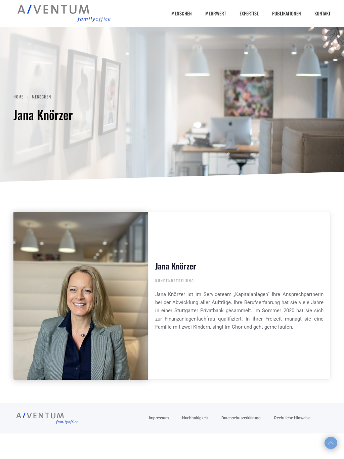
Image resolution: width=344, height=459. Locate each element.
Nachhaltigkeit (195, 418)
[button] (331, 443)
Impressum (159, 418)
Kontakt (322, 13)
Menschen (181, 13)
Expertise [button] (249, 13)
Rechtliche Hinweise (292, 418)
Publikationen (286, 13)
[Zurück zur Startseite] (63, 13)
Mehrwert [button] (215, 13)
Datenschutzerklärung (241, 418)
